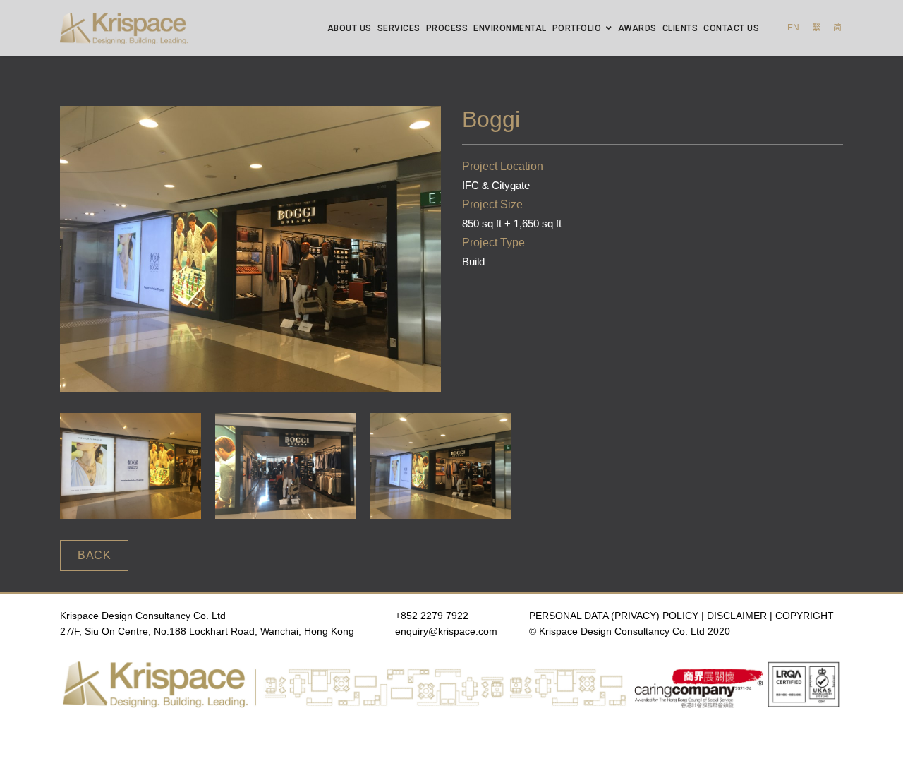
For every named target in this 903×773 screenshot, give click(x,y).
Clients (680, 28)
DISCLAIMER (737, 615)
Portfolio (577, 28)
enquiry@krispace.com (446, 631)
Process (447, 28)
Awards (637, 28)
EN (793, 27)
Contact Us (731, 28)
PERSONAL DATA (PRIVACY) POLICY (613, 615)
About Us (349, 28)
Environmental (510, 28)
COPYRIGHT (804, 615)
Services (398, 28)
